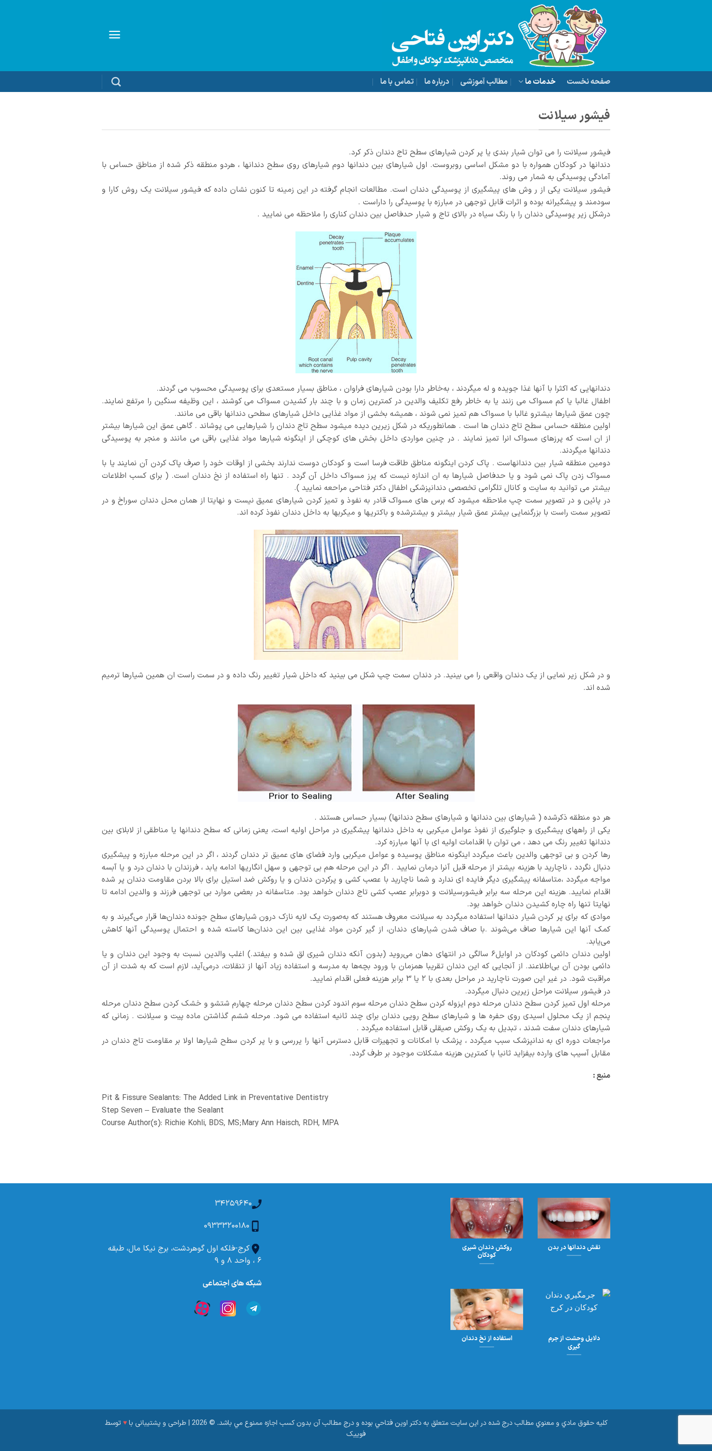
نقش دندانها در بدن (574, 1248)
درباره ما (436, 82)
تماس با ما (397, 82)
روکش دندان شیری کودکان (487, 1252)
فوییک (356, 1434)
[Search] (116, 81)
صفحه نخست (588, 82)
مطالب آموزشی (484, 82)
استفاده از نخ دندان (487, 1339)
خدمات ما (540, 82)
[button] (114, 35)
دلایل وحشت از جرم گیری (574, 1343)
